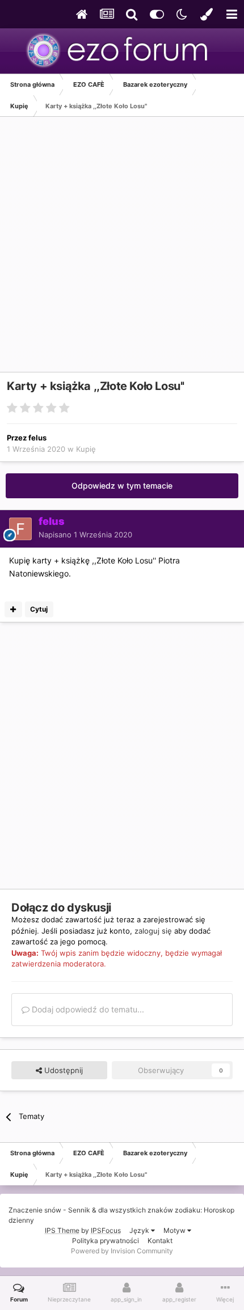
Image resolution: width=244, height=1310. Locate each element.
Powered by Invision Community (122, 1251)
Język (140, 1230)
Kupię (86, 448)
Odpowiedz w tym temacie (122, 485)
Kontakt (160, 1240)
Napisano (85, 534)
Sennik (79, 1210)
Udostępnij (62, 1070)
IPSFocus (106, 1230)
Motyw (175, 1230)
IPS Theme (62, 1230)
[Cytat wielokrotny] (13, 609)
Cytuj (39, 609)
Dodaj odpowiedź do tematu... (87, 1009)
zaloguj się (153, 930)
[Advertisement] (122, 250)
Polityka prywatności (105, 1240)
